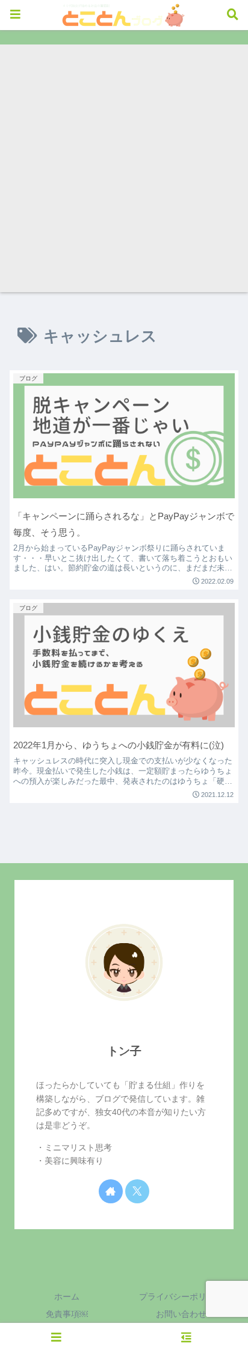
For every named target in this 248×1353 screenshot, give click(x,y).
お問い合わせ (181, 1314)
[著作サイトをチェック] (111, 1191)
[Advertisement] (124, 168)
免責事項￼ (67, 1314)
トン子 (124, 1051)
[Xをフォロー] (137, 1191)
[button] (217, 1279)
